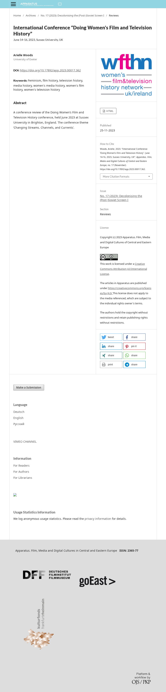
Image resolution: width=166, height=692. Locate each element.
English (18, 418)
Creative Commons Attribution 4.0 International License (123, 269)
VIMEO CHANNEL (24, 441)
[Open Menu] (13, 4)
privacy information (98, 519)
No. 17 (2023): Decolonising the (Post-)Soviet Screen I (72, 15)
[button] (111, 337)
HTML (110, 111)
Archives (31, 15)
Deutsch (18, 412)
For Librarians (22, 478)
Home (17, 15)
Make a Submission (28, 387)
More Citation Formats (116, 176)
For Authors (21, 472)
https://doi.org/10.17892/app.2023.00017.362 (50, 70)
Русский (18, 424)
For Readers (21, 465)
